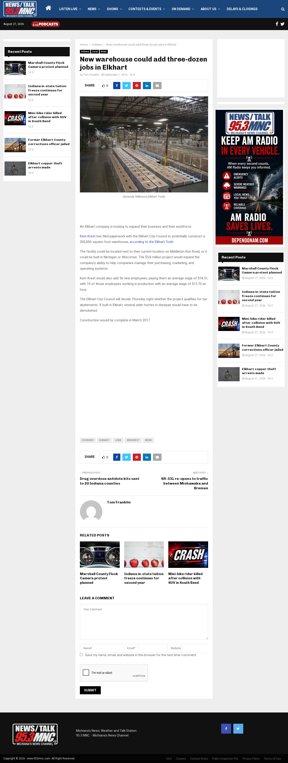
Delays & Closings (242, 9)
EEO (169, 758)
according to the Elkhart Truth (151, 242)
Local (95, 51)
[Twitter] (238, 729)
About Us (208, 9)
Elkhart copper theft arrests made (45, 165)
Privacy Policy (251, 758)
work (148, 440)
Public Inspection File (225, 758)
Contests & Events (144, 9)
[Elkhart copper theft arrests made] (15, 168)
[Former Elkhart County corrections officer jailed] (15, 145)
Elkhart (104, 440)
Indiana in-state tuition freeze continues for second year (144, 578)
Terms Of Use (272, 758)
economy (88, 440)
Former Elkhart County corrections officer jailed (49, 142)
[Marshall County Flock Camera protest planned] (15, 68)
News (92, 9)
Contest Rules (199, 758)
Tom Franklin (91, 74)
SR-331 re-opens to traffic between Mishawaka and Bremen (184, 483)
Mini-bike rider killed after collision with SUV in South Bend (185, 578)
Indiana (85, 51)
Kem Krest (87, 236)
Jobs (118, 440)
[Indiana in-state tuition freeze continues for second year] (15, 91)
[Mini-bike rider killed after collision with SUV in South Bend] (15, 118)
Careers (181, 758)
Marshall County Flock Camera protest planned (99, 578)
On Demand (181, 9)
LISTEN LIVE (68, 9)
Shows (112, 9)
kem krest (133, 440)
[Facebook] (226, 729)
